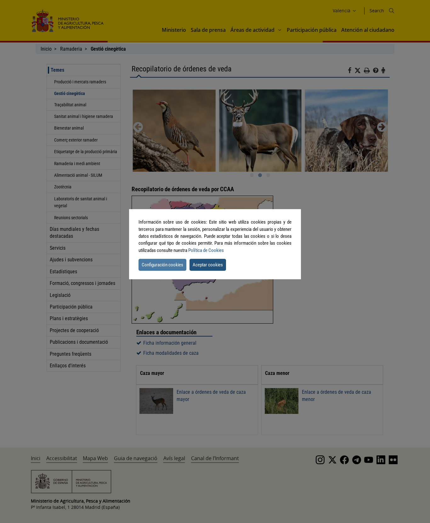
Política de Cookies (206, 250)
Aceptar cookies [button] (208, 265)
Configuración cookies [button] (162, 265)
